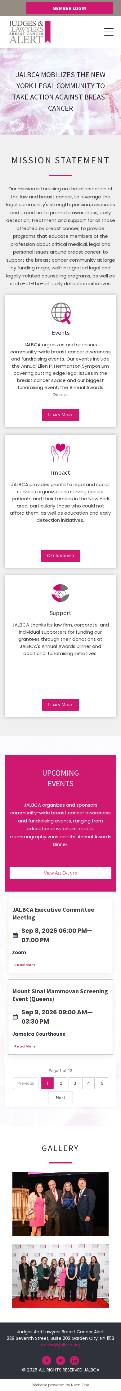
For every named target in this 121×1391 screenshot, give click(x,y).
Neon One (80, 1385)
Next (60, 1097)
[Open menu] (109, 32)
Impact (60, 472)
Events (60, 332)
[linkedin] (74, 1361)
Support (60, 613)
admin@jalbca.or (59, 1345)
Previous (25, 1083)
